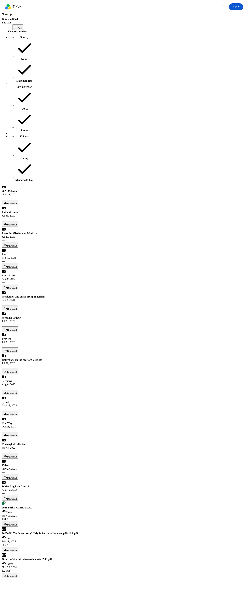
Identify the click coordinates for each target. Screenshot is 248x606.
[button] (223, 7)
